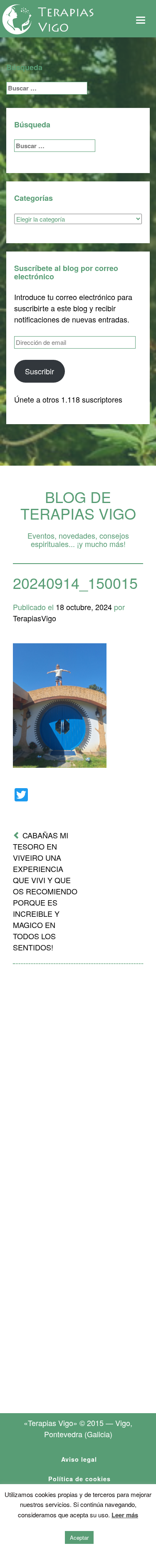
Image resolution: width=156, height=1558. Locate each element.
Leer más (124, 1514)
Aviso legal (79, 1459)
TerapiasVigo (34, 618)
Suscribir (39, 371)
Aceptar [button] (79, 1537)
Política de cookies (79, 1479)
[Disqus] (78, 1079)
